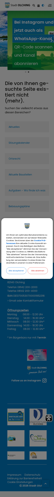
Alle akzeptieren (16, 270)
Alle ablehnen (37, 270)
